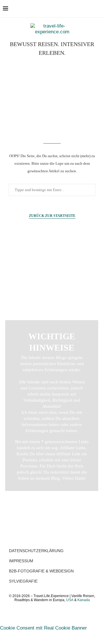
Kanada (83, 600)
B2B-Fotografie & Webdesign (41, 571)
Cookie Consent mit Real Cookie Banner (43, 628)
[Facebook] (75, 8)
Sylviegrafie (23, 581)
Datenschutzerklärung (36, 550)
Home (52, 267)
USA (69, 600)
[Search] (98, 8)
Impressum (21, 561)
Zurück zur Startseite (52, 216)
